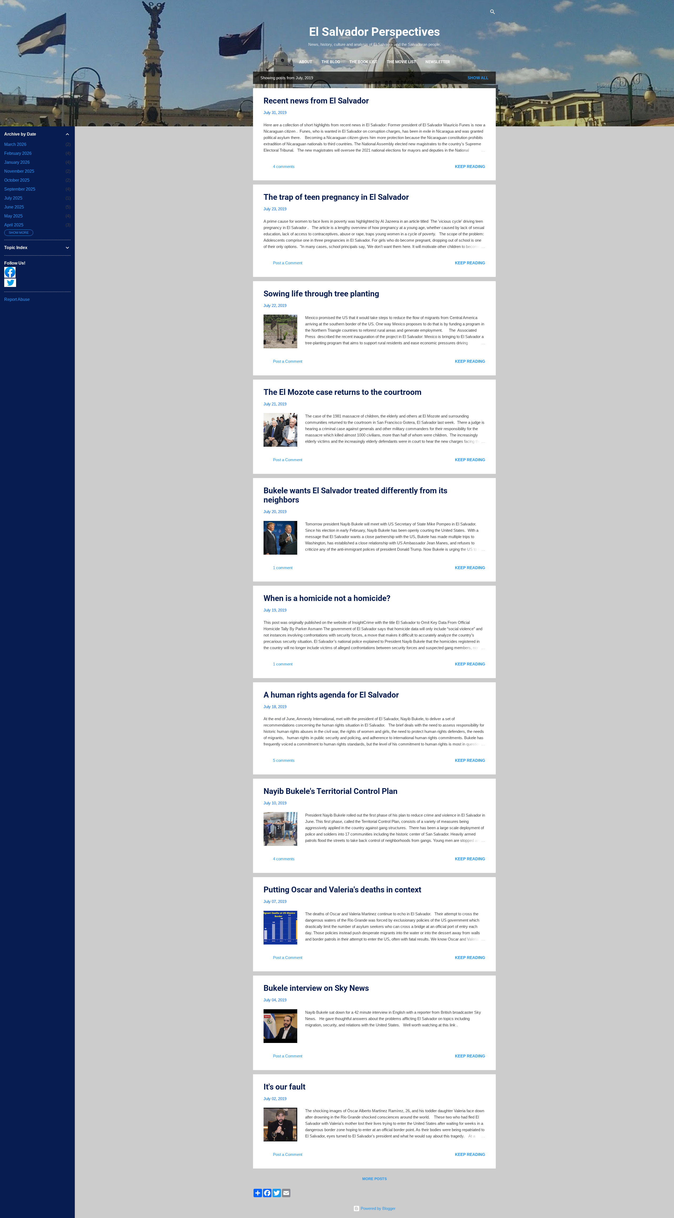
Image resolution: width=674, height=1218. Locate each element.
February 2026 (18, 153)
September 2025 (19, 189)
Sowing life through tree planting (321, 293)
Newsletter (437, 61)
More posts (374, 1179)
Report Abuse (17, 299)
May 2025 (13, 216)
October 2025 (16, 180)
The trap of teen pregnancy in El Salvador (336, 197)
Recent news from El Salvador (316, 100)
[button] (482, 99)
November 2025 (19, 171)
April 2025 (13, 225)
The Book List (363, 61)
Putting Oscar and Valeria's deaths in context (342, 889)
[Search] (492, 12)
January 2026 (17, 162)
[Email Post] (303, 168)
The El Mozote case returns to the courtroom (343, 392)
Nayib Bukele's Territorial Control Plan (331, 791)
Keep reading (470, 166)
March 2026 (15, 144)
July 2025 (13, 198)
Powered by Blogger (377, 1208)
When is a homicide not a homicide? (327, 598)
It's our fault (284, 1086)
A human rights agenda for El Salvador (331, 694)
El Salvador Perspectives (374, 32)
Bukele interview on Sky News (316, 988)
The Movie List (401, 61)
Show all (478, 78)
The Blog (330, 61)
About (305, 61)
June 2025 (14, 207)
